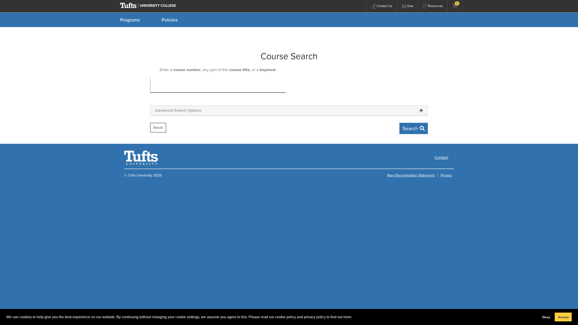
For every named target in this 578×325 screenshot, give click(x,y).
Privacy (446, 175)
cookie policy (285, 317)
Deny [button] (546, 317)
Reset (158, 127)
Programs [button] (130, 19)
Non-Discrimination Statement (411, 175)
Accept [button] (563, 317)
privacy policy (315, 317)
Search (410, 128)
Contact (441, 157)
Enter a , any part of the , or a (217, 70)
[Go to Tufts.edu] (128, 5)
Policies (170, 19)
